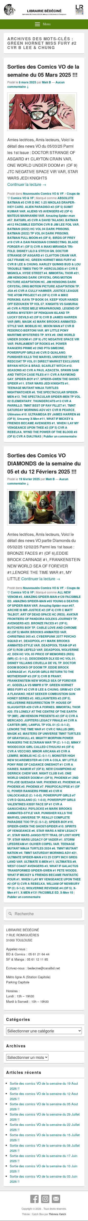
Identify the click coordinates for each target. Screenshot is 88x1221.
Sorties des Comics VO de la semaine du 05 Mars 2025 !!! (43, 70)
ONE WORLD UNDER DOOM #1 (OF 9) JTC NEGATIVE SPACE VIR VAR (43, 339)
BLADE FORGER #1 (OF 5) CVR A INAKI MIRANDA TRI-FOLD (42, 246)
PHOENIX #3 (52, 782)
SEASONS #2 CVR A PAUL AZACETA (33, 370)
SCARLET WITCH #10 (57, 365)
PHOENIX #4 (71, 782)
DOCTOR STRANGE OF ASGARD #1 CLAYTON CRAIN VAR (41, 253)
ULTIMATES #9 (66, 861)
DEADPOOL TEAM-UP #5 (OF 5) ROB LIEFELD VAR (41, 647)
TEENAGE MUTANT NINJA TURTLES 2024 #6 (41, 846)
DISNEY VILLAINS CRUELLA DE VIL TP (34, 663)
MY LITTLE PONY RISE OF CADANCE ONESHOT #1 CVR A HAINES (42, 764)
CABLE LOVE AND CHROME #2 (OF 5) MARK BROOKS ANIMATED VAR (42, 629)
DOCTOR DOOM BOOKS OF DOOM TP (41, 665)
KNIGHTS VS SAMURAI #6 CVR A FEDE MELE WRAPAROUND (42, 306)
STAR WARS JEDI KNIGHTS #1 (47, 383)
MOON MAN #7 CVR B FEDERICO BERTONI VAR (40, 328)
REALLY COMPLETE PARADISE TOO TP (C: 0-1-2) (38, 819)
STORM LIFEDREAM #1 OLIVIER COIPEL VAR (41, 841)
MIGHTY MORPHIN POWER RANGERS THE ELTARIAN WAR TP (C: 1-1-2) (40, 740)
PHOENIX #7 (35, 786)
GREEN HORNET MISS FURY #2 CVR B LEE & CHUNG (40, 687)
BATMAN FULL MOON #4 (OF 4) (29, 237)
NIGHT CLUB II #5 (51, 773)
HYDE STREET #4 (34, 273)
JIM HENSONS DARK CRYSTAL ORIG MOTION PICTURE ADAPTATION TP (43, 284)
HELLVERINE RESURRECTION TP (31, 702)
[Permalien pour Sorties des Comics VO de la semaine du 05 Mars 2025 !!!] (42, 133)
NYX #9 (50, 335)
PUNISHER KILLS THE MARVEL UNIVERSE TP (39, 357)
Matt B (46, 82)
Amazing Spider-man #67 (56, 605)
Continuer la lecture (26, 184)
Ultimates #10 (17, 414)
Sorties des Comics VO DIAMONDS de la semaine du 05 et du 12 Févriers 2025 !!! (44, 463)
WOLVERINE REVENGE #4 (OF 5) (49, 888)
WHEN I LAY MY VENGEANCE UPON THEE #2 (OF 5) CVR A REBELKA (43, 427)
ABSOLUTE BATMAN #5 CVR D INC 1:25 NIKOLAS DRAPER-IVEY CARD (41, 202)
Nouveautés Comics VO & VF (43, 193)
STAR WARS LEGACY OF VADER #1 (37, 839)
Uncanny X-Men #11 (31, 418)
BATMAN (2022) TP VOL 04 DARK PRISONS (37, 233)
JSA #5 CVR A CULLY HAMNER (29, 290)
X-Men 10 (66, 892)
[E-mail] (56, 1199)
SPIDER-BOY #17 (27, 379)
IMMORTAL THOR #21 (64, 273)
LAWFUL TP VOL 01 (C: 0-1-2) (49, 724)
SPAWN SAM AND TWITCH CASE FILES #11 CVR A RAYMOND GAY (42, 374)
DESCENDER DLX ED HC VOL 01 (52, 658)
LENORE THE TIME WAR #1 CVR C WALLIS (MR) (40, 729)
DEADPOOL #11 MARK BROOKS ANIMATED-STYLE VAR (38, 643)
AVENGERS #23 (18, 623)
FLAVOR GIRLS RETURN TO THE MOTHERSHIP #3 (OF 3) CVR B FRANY (40, 673)
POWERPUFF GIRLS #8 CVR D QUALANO (36, 352)
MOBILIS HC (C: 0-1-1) (35, 755)
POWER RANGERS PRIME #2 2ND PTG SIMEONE (37, 345)
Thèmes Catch (57, 1214)
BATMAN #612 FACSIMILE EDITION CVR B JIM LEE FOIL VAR (43, 222)
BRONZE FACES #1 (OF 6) (49, 623)
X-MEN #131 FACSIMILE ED (40, 892)
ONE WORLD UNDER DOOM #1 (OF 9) (39, 775)
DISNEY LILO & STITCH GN (35, 251)
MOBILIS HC (33, 326)
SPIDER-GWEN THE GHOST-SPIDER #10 (35, 826)
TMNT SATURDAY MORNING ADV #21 (50, 852)
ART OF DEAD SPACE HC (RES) (42, 614)
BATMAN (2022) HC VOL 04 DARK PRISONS (38, 229)
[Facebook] (34, 1199)
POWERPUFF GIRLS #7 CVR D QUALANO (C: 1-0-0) (41, 797)
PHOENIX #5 (16, 786)
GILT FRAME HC (18, 259)
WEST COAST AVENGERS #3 (27, 866)
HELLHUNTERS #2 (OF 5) (52, 698)
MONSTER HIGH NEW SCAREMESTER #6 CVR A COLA (41, 757)
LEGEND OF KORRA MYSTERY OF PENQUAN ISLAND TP (43, 310)
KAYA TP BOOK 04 (35, 299)
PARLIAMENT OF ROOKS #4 (34, 343)
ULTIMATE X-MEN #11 (39, 861)
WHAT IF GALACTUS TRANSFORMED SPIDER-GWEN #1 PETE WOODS (42, 868)
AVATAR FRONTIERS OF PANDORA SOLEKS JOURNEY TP (42, 616)
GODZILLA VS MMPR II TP (30, 685)
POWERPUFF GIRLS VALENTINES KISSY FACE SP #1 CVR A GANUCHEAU (41, 804)
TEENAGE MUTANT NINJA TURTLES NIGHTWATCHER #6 (32, 390)
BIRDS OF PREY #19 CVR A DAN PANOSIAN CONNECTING (41, 239)
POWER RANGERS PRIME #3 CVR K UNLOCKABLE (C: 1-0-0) (34, 793)
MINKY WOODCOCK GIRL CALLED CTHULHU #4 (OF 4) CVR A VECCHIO (44, 746)
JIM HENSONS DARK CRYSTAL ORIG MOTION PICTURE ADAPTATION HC (39, 279)
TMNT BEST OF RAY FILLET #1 (44, 405)
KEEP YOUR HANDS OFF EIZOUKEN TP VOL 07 (42, 301)
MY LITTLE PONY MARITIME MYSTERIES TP (37, 332)
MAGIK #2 (14, 733)
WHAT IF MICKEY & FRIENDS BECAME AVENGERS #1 (40, 420)
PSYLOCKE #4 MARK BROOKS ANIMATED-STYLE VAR (39, 810)
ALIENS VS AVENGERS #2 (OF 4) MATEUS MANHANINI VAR (40, 213)
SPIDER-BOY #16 (61, 822)
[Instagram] (45, 1199)
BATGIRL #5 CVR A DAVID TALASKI (39, 220)
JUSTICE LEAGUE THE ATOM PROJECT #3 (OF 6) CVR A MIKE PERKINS (42, 295)
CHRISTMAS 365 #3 (21, 636)
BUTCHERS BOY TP (21, 627)
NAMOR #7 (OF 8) (32, 769)
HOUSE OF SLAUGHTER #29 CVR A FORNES (39, 704)
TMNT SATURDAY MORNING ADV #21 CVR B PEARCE (41, 407)
